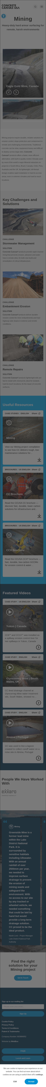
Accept (31, 1081)
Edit (15, 1081)
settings (39, 1075)
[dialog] (23, 543)
